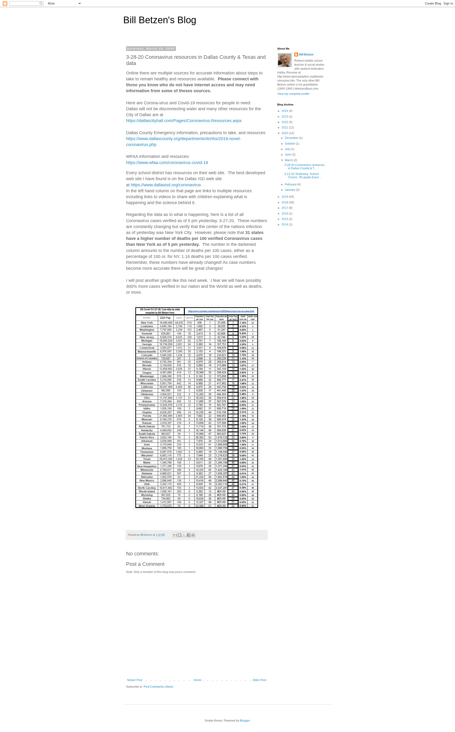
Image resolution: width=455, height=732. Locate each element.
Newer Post (134, 680)
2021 (285, 127)
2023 (285, 116)
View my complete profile (293, 94)
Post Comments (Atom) (158, 686)
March (289, 160)
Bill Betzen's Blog (159, 20)
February (291, 184)
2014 (285, 224)
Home (197, 680)
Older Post (259, 680)
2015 (285, 219)
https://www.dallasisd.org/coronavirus (166, 185)
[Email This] (175, 535)
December (292, 138)
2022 (285, 122)
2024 (285, 111)
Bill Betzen (306, 54)
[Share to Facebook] (188, 535)
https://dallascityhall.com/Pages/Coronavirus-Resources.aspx (184, 120)
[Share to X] (184, 535)
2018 (285, 202)
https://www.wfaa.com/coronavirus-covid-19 (167, 162)
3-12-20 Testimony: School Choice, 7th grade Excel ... (303, 175)
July (288, 149)
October (290, 143)
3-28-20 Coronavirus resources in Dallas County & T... (304, 166)
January (290, 190)
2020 (285, 133)
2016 (285, 213)
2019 (285, 196)
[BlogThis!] (179, 535)
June (288, 154)
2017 (285, 208)
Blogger (245, 720)
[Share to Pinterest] (193, 535)
